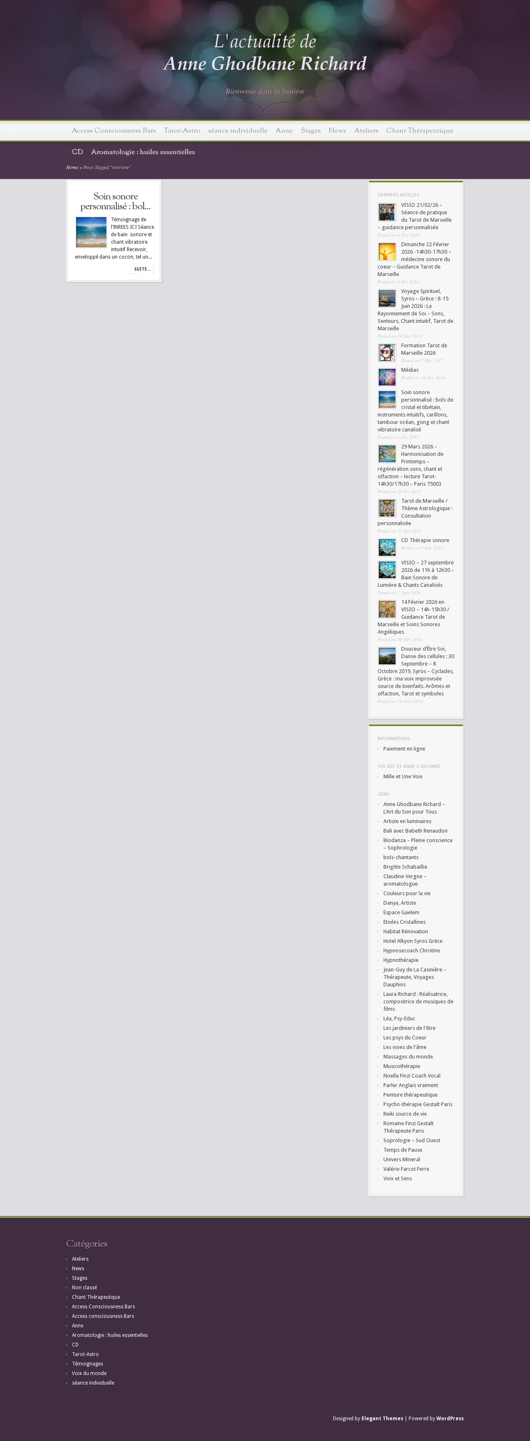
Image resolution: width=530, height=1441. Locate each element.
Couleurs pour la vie (407, 893)
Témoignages (87, 1364)
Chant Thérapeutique (419, 131)
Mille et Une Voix (403, 776)
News (337, 131)
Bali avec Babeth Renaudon (415, 831)
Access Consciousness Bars (114, 131)
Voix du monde (89, 1373)
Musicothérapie (401, 1066)
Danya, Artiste (399, 903)
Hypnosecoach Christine (411, 950)
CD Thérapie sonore (425, 540)
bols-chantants (401, 857)
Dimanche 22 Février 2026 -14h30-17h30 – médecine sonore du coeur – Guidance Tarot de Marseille (414, 259)
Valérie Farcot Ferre (406, 1169)
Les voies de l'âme (404, 1047)
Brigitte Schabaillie (405, 867)
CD (77, 152)
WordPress (450, 1419)
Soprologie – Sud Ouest (411, 1140)
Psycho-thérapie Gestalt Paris (418, 1104)
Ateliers (366, 131)
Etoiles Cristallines (404, 922)
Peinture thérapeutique (410, 1095)
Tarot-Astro (182, 131)
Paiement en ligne (404, 749)
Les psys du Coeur (404, 1037)
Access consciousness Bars (103, 1316)
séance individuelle (237, 131)
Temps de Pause (402, 1150)
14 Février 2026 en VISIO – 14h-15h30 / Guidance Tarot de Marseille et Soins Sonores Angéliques (413, 617)
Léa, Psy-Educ (399, 1018)
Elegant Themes (382, 1419)
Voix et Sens (397, 1178)
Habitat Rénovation (405, 931)
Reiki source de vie (405, 1114)
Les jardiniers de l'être (409, 1028)
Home (72, 167)
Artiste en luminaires (407, 821)
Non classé (84, 1288)
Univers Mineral (401, 1159)
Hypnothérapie (401, 960)
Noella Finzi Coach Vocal (412, 1076)
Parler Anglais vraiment (410, 1085)
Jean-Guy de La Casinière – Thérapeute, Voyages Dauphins (414, 977)
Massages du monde (408, 1057)
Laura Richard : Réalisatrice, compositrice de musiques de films (418, 1001)
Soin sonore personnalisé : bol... (115, 202)
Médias (410, 370)
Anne (284, 131)
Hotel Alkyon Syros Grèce (413, 941)
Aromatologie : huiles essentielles (143, 152)
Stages (311, 131)
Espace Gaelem (401, 912)
